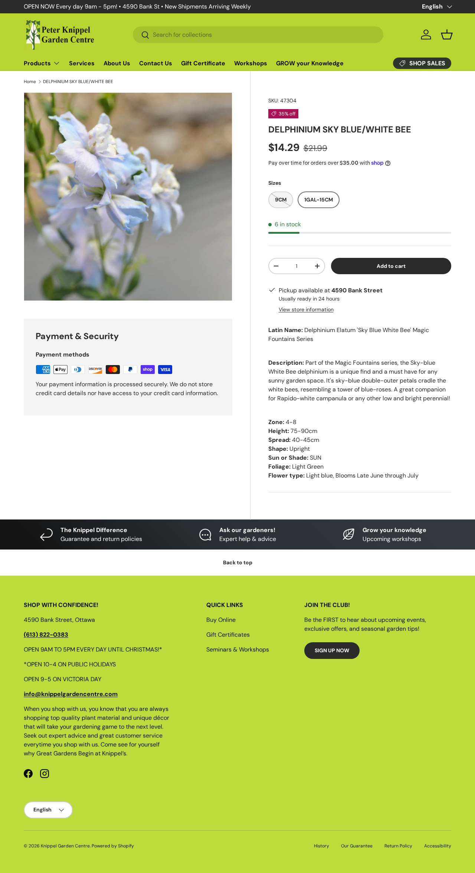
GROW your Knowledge (310, 63)
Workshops (250, 63)
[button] (447, 34)
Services (82, 63)
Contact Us (155, 63)
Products (37, 63)
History (321, 846)
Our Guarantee (357, 846)
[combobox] (258, 34)
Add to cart (391, 266)
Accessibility (437, 846)
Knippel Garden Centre (65, 846)
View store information (306, 309)
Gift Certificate (203, 63)
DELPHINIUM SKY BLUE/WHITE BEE (78, 81)
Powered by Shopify (113, 846)
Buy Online (221, 620)
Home (30, 81)
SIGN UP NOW (332, 650)
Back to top (237, 562)
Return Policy (398, 846)
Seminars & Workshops (237, 649)
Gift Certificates (228, 635)
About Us (117, 63)
